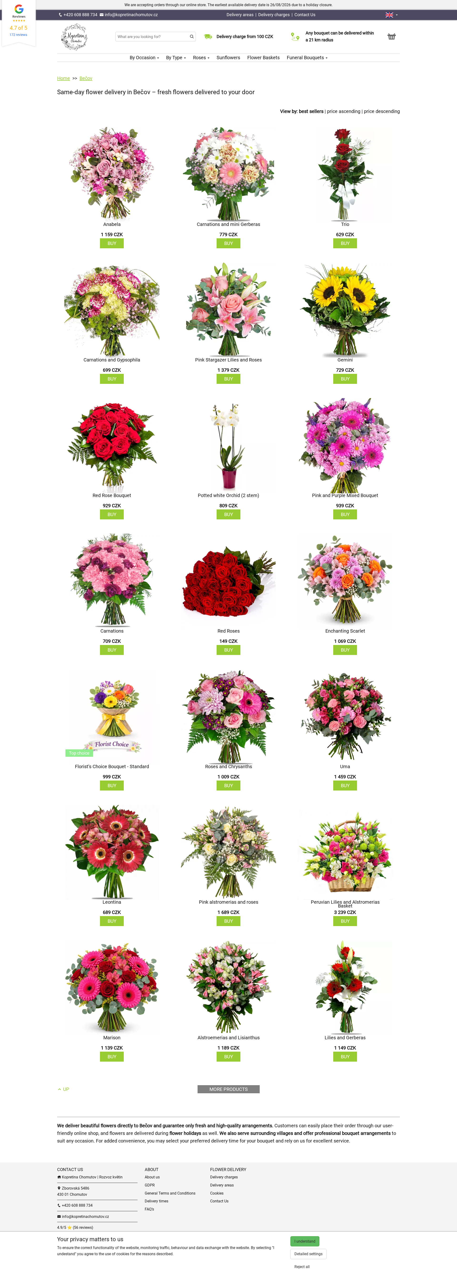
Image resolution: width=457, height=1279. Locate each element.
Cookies (217, 1193)
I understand (304, 1241)
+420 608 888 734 (80, 14)
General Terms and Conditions (170, 1193)
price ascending (343, 111)
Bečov (85, 78)
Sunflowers (228, 57)
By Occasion (143, 57)
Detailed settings (308, 1254)
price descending (382, 111)
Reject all (302, 1266)
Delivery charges (274, 14)
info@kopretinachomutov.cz (131, 14)
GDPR (150, 1185)
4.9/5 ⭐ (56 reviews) (75, 1227)
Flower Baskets (263, 57)
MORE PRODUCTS (228, 1089)
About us (152, 1177)
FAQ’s (149, 1209)
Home (63, 78)
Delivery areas (240, 14)
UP (65, 1089)
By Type (175, 57)
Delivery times (156, 1201)
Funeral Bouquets (306, 57)
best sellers (311, 111)
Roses (200, 57)
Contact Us (304, 14)
